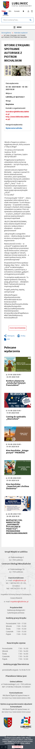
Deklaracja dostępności (16, 610)
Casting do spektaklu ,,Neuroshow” (16, 417)
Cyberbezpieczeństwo (15, 613)
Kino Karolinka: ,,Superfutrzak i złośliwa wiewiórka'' (17, 486)
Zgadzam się (17, 747)
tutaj (9, 741)
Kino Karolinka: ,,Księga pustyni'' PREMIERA (17, 451)
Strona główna (6, 33)
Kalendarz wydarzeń (21, 33)
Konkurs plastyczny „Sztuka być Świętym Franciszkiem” (16, 383)
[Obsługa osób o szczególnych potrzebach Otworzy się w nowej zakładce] (32, 11)
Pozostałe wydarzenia (17, 328)
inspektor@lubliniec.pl (19, 601)
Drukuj (21, 336)
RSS (10, 11)
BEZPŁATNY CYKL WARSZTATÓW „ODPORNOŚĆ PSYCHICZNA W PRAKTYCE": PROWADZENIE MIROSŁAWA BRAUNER (16, 526)
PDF (8, 339)
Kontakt (17, 11)
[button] (17, 70)
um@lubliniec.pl (19, 580)
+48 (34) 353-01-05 (18, 588)
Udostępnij (10, 336)
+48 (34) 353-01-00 (17, 583)
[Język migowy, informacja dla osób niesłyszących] (28, 11)
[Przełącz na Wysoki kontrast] (24, 11)
